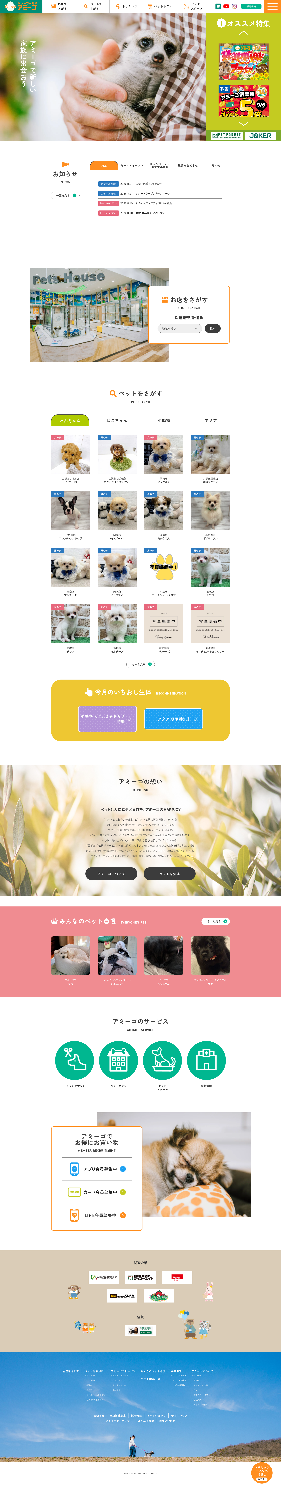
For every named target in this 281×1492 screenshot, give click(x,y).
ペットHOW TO (150, 1379)
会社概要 (197, 1375)
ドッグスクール (119, 1385)
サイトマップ (179, 1416)
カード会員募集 (179, 1380)
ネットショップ (156, 1416)
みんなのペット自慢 (153, 1371)
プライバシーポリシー (119, 1421)
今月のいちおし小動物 (96, 1395)
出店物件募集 (118, 1416)
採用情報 (136, 1416)
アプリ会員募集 (179, 1375)
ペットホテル (118, 1380)
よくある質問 (146, 1421)
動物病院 (116, 1390)
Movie (196, 1390)
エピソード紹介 (200, 1404)
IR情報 (196, 1380)
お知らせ (99, 1416)
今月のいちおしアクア (96, 1399)
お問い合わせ (167, 1421)
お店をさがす (71, 1371)
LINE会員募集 (179, 1385)
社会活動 (197, 1399)
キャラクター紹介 (201, 1385)
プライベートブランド (203, 1395)
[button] (243, 33)
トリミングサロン (120, 1375)
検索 (212, 328)
